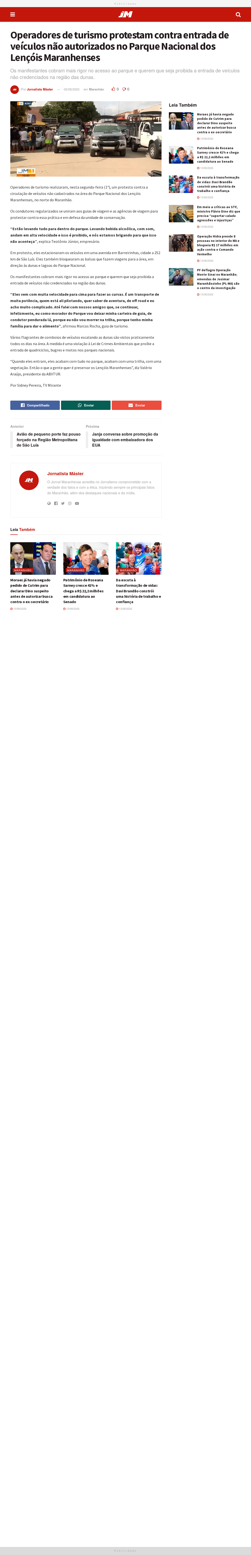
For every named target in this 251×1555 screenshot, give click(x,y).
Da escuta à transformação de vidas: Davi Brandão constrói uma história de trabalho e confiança (138, 590)
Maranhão (96, 89)
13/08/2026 (19, 608)
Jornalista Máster (40, 89)
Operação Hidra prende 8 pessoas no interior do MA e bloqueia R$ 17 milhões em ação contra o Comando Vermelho (218, 245)
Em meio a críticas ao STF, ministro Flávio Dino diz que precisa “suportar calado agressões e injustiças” (218, 214)
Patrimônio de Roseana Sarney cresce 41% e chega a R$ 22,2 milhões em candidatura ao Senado (83, 590)
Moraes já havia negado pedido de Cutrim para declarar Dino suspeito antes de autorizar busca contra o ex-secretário (31, 590)
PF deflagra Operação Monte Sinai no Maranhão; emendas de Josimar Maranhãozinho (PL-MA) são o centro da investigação (218, 279)
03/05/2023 (71, 89)
